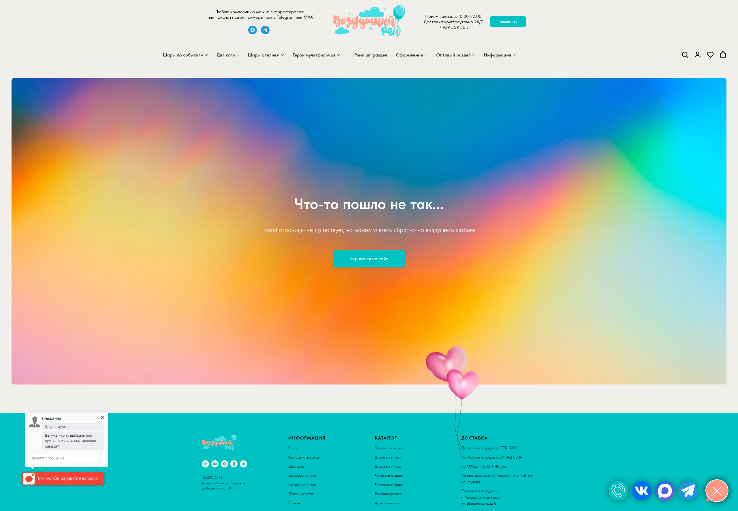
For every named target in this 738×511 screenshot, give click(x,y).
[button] (684, 54)
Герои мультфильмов (314, 55)
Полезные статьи (302, 493)
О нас (293, 448)
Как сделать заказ (303, 457)
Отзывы (294, 503)
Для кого (226, 55)
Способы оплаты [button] (302, 475)
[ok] (234, 463)
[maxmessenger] (252, 32)
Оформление (409, 55)
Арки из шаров (387, 503)
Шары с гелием (263, 55)
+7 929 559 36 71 (453, 27)
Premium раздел (370, 55)
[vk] (243, 463)
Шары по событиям (183, 55)
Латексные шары (389, 475)
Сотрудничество (302, 484)
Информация (497, 55)
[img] (618, 490)
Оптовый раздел (453, 55)
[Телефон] (205, 463)
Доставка (296, 466)
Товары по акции (389, 448)
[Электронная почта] (215, 463)
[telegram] (265, 32)
